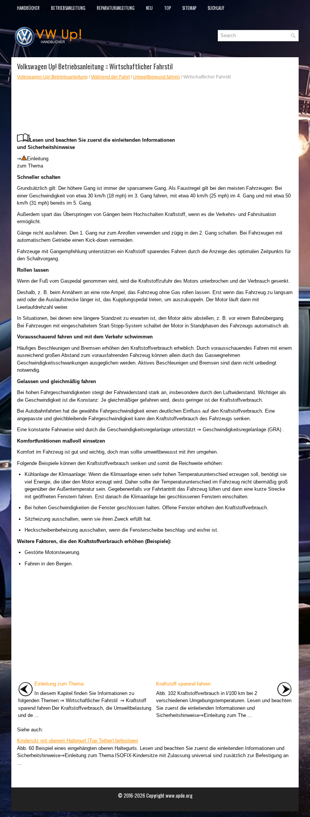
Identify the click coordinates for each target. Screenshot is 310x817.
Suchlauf (216, 8)
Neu (149, 8)
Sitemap (189, 8)
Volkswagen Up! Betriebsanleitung (52, 77)
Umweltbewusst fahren (156, 77)
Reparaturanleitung (116, 8)
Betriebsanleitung (68, 8)
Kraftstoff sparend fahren (183, 684)
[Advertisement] (155, 107)
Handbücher (28, 8)
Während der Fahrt (110, 77)
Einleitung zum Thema (59, 684)
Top (167, 8)
